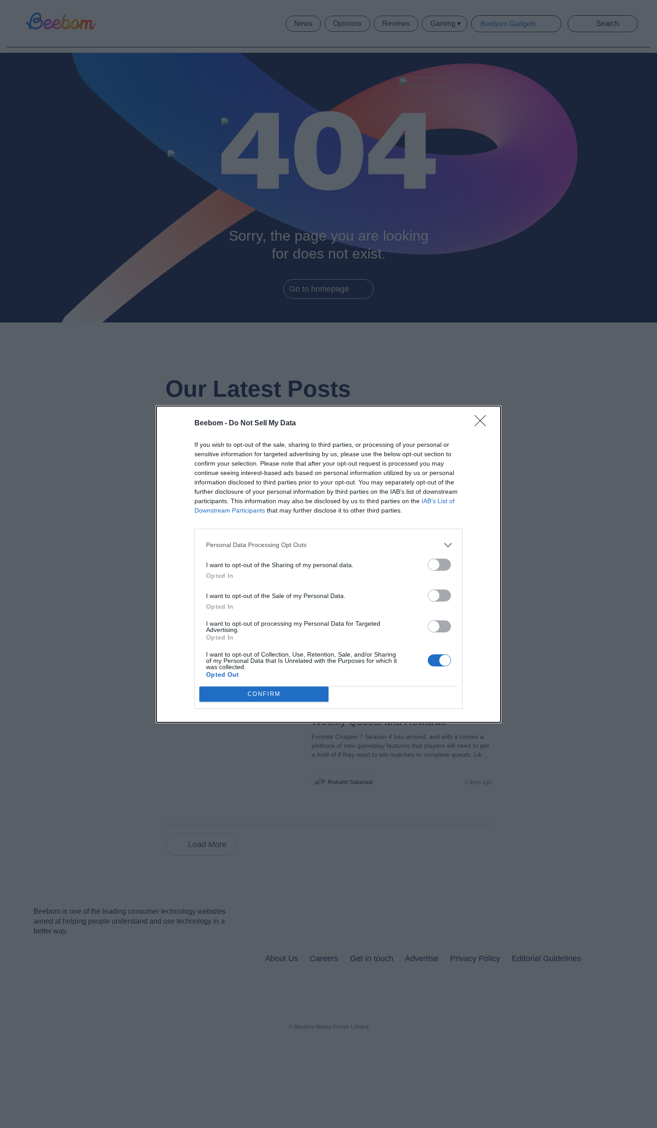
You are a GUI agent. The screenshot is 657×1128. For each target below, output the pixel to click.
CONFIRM (264, 694)
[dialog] (328, 564)
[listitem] (328, 545)
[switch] (439, 565)
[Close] (483, 423)
